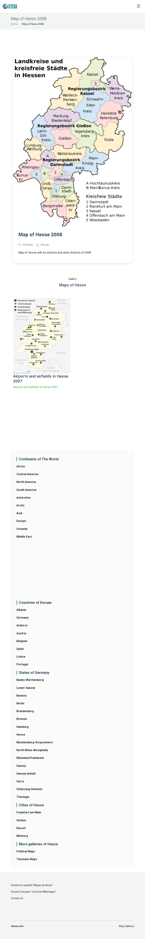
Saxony (21, 766)
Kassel (20, 828)
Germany (22, 617)
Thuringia (22, 797)
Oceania (21, 529)
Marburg (22, 836)
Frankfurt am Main (28, 812)
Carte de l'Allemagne (43, 891)
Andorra (21, 625)
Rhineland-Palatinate (30, 758)
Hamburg (22, 727)
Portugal (22, 664)
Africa (20, 466)
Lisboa (20, 656)
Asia (19, 513)
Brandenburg (25, 711)
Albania (21, 610)
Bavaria (21, 695)
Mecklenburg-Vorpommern (34, 742)
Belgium (21, 641)
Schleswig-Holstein (29, 789)
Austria (21, 633)
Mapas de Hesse (43, 885)
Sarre (20, 781)
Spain (20, 649)
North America (26, 482)
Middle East (24, 536)
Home (14, 24)
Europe (21, 521)
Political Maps (25, 851)
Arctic (20, 505)
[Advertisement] (77, 41)
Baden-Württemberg (30, 680)
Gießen (21, 820)
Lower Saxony (25, 688)
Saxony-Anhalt (26, 773)
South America (26, 490)
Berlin (20, 703)
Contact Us (17, 898)
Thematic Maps (26, 859)
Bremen (21, 719)
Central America (27, 474)
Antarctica (23, 497)
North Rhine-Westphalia (32, 750)
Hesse (20, 734)
